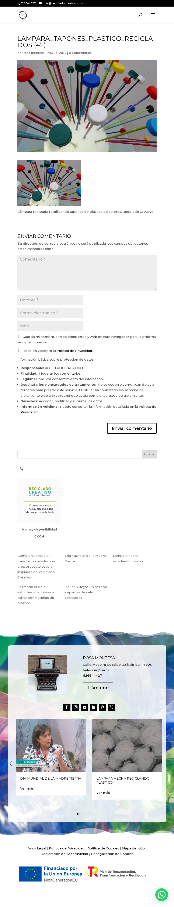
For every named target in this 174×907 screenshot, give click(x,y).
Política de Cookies (103, 848)
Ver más (27, 788)
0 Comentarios (80, 53)
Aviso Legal (37, 848)
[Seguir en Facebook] (66, 707)
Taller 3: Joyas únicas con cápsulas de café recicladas (86, 592)
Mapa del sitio (133, 848)
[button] (10, 763)
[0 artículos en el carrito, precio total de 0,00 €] (21, 469)
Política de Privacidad (74, 351)
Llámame (98, 687)
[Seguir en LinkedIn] (93, 707)
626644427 (28, 3)
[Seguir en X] (111, 707)
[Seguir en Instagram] (75, 707)
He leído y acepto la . (57, 351)
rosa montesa (34, 53)
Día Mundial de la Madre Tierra (50, 778)
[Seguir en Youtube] (84, 707)
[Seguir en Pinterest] (102, 707)
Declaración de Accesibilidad (64, 854)
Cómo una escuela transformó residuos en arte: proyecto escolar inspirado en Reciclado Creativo (36, 566)
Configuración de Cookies (112, 854)
